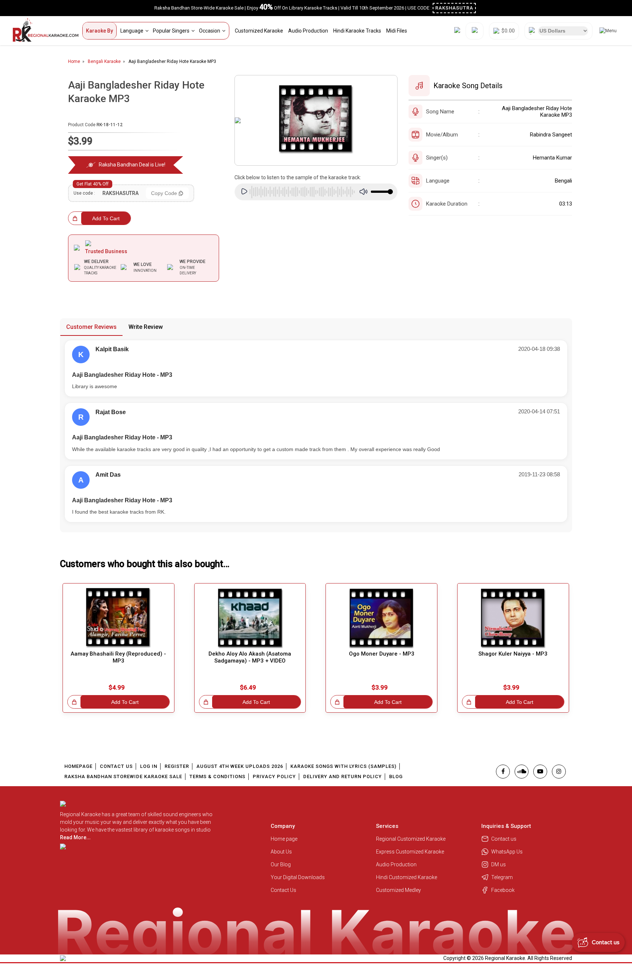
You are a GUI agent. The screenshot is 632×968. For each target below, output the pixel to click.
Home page (284, 839)
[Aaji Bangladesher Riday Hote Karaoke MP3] (316, 120)
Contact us (503, 839)
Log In (148, 766)
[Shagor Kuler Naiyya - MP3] (513, 618)
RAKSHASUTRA (454, 8)
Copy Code (164, 193)
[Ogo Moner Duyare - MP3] (381, 618)
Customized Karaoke (259, 31)
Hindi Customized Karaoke (407, 877)
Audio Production (308, 31)
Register (177, 766)
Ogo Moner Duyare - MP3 (381, 653)
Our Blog (281, 864)
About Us (281, 852)
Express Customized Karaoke (410, 852)
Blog (396, 776)
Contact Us (116, 766)
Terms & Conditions (217, 776)
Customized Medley (399, 890)
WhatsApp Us (507, 852)
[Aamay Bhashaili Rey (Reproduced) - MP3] (118, 618)
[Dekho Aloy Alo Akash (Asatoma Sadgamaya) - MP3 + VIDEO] (250, 618)
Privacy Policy (274, 776)
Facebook (503, 890)
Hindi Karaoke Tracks (357, 31)
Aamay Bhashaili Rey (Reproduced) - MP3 (118, 657)
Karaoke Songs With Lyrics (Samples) (343, 766)
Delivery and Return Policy (342, 776)
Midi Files (396, 31)
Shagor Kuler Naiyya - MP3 (513, 653)
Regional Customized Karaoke (411, 839)
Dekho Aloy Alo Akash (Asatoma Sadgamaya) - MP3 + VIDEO (249, 657)
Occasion (209, 31)
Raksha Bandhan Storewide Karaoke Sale (123, 776)
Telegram (502, 877)
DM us (498, 864)
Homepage (78, 766)
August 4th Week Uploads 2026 (239, 766)
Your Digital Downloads (298, 877)
